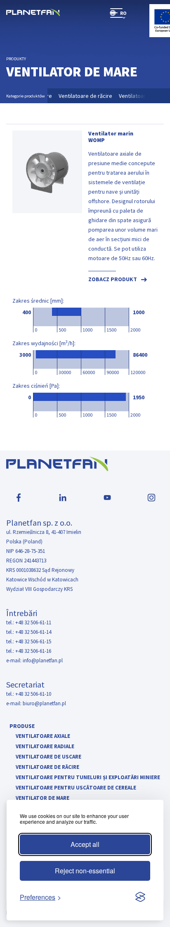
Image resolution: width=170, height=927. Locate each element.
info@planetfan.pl (43, 660)
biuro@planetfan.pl (44, 703)
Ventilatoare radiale (45, 747)
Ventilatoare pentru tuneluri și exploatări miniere (88, 778)
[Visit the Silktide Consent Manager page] (140, 897)
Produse (22, 726)
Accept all (85, 844)
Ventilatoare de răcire (89, 96)
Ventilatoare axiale (43, 736)
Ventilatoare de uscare (48, 757)
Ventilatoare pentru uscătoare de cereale (76, 788)
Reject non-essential (85, 870)
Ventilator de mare (42, 798)
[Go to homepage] (33, 13)
